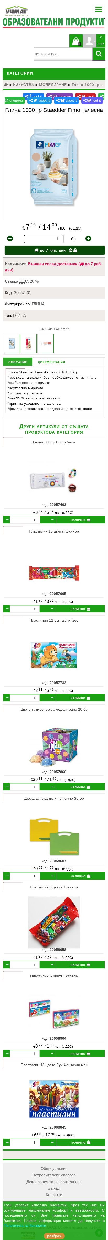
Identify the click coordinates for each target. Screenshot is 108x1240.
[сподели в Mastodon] (92, 100)
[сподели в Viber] (59, 96)
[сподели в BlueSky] (66, 100)
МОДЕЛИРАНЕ (53, 84)
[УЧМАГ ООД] (32, 10)
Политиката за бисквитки (25, 1226)
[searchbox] (63, 54)
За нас (54, 1188)
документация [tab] (51, 361)
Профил (89, 40)
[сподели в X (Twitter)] (39, 100)
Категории (20, 73)
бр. (74, 239)
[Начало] (6, 84)
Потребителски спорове (54, 1175)
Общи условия (54, 1168)
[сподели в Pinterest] (85, 96)
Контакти (54, 1195)
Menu (98, 9)
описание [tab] (17, 361)
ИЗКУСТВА (23, 84)
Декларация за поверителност (53, 1182)
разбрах (54, 1236)
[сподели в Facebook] (33, 96)
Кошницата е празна (76, 44)
